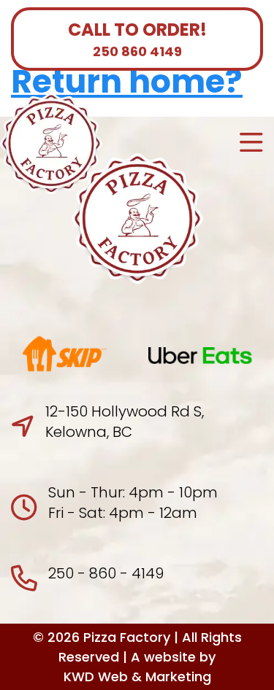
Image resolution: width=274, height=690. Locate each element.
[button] (251, 144)
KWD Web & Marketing (137, 676)
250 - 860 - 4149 (106, 573)
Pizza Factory (126, 637)
